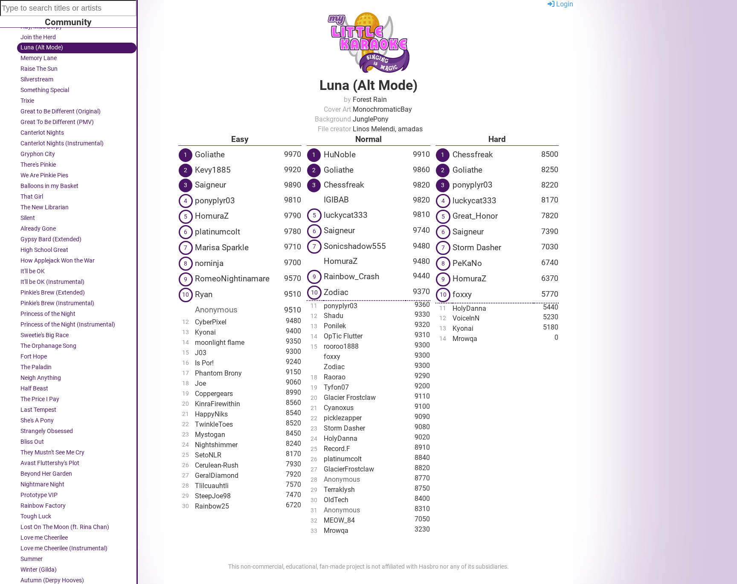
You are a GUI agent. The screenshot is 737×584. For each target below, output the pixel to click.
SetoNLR (208, 455)
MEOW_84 (339, 520)
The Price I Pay (39, 399)
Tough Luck (35, 516)
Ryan (203, 294)
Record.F (337, 449)
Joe (200, 383)
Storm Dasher (344, 428)
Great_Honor (475, 216)
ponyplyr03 (215, 200)
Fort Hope (33, 356)
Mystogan (210, 435)
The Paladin (36, 367)
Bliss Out (32, 441)
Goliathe (210, 154)
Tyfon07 (336, 387)
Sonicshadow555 (355, 246)
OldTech (336, 500)
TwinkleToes (214, 424)
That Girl (31, 196)
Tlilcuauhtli (212, 486)
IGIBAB (336, 200)
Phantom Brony (218, 373)
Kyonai (205, 332)
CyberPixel (210, 322)
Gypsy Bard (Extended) (50, 239)
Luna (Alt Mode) (41, 47)
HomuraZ (212, 216)
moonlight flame (219, 342)
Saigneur (210, 185)
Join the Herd (38, 37)
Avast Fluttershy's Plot (49, 463)
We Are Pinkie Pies (44, 175)
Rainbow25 (212, 506)
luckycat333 (346, 215)
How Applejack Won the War (57, 260)
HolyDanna (340, 438)
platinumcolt (217, 232)
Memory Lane (38, 58)
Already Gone (38, 228)
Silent (27, 218)
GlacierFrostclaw (349, 469)
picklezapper (343, 418)
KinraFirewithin (217, 404)
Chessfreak (344, 185)
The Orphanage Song (48, 346)
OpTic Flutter (343, 336)
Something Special (44, 90)
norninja (209, 263)
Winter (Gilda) (38, 569)
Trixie (27, 100)
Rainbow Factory (43, 505)
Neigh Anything (40, 378)
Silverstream (36, 79)
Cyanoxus (339, 408)
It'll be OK (32, 271)
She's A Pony (37, 420)
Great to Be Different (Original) (60, 111)
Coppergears (214, 394)
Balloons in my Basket (49, 186)
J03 (200, 353)
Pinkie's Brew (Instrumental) (57, 303)
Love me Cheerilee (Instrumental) (63, 548)
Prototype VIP (39, 495)
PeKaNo (467, 263)
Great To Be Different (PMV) (57, 122)
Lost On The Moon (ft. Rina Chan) (64, 527)
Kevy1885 (213, 170)
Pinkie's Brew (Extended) (52, 292)
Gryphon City (37, 154)
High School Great (44, 250)
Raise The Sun (39, 68)
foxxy (332, 357)
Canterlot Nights (42, 132)
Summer (31, 559)
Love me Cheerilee (44, 537)
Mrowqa (336, 530)
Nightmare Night (42, 484)
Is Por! (204, 363)
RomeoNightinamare (232, 278)
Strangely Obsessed (46, 431)
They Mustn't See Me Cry (52, 452)
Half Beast (34, 388)
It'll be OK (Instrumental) (52, 282)
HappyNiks (211, 414)
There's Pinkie (38, 164)
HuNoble (340, 154)
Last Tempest (38, 409)
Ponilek (335, 326)
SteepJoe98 (213, 496)
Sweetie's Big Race (44, 335)
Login (563, 4)
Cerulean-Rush (216, 465)
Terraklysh (339, 490)
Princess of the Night (47, 314)
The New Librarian (44, 207)
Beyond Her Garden (46, 473)
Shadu (333, 316)
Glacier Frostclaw (350, 397)
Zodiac (336, 292)
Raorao (334, 377)
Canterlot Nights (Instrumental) (62, 143)
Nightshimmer (216, 445)
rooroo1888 (341, 346)
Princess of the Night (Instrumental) (67, 324)
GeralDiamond (216, 475)
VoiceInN (466, 318)
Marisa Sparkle (222, 247)
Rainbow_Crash (351, 276)
